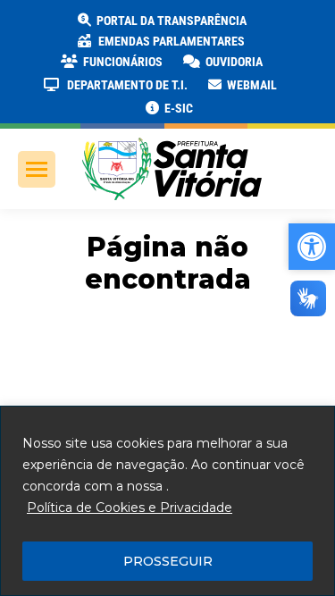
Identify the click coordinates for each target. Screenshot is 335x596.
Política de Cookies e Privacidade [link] (129, 507)
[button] (287, 26)
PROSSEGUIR (168, 561)
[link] (161, 20)
